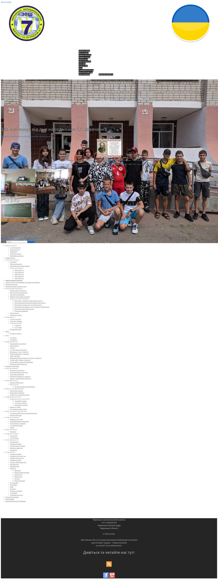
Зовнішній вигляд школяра (19, 421)
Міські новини (84, 53)
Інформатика (14, 466)
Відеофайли (9, 499)
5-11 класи (18, 327)
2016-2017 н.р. (19, 274)
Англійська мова (15, 460)
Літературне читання (17, 446)
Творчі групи (14, 313)
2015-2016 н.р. (19, 272)
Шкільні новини (84, 51)
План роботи (14, 346)
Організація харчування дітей (15, 286)
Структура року (15, 319)
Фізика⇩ (13, 468)
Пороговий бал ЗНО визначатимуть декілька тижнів (19, 240)
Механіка (18, 470)
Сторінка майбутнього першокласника (23, 413)
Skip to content (6, 2)
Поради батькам (16, 415)
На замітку (13, 340)
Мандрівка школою (17, 256)
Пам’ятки (13, 432)
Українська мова (15, 444)
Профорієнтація (15, 329)
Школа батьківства (86, 72)
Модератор (30, 136)
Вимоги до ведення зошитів (20, 297)
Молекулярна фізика (22, 473)
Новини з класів (84, 57)
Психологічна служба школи (20, 266)
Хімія (11, 487)
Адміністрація (10, 258)
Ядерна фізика (20, 481)
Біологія (13, 489)
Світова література (17, 458)
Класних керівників (21, 311)
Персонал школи (16, 264)
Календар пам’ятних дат (18, 364)
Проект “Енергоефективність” (21, 378)
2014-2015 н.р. (19, 270)
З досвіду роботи (21, 403)
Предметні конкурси (17, 370)
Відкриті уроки (15, 407)
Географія (13, 493)
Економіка (13, 485)
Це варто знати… (16, 333)
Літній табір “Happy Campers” (20, 360)
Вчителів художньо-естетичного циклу (28, 305)
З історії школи (15, 248)
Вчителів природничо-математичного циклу (30, 303)
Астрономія (14, 483)
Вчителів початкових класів (24, 309)
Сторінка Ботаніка (16, 425)
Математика (14, 442)
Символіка (13, 252)
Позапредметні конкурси (19, 372)
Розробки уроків (20, 401)
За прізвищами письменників (25, 387)
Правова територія (12, 366)
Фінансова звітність (106, 74)
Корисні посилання (12, 497)
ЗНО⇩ (7, 331)
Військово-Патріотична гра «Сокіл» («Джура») (26, 358)
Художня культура (16, 495)
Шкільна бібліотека (16, 383)
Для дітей (13, 436)
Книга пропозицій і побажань (15, 501)
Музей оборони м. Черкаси (19, 354)
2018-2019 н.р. (19, 278)
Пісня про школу (15, 254)
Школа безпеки (84, 74)
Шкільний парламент (17, 393)
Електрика (18, 475)
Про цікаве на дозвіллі (18, 423)
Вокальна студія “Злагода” (19, 352)
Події (81, 68)
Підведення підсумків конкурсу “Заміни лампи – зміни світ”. (21, 237)
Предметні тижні (16, 315)
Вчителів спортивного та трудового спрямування (32, 307)
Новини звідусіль (85, 55)
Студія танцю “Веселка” (18, 350)
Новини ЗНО (83, 66)
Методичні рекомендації (18, 293)
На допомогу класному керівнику (21, 362)
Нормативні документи (18, 291)
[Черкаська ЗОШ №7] (109, 44)
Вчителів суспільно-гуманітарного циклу (29, 301)
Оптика (17, 479)
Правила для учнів (16, 419)
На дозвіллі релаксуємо (18, 409)
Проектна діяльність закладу (20, 376)
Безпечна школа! (11, 284)
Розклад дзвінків (16, 321)
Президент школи (16, 391)
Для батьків (14, 438)
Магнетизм (18, 477)
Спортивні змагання (17, 374)
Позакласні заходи (21, 405)
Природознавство (16, 448)
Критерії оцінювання (17, 295)
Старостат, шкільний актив (19, 395)
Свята (12, 428)
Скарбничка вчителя (86, 70)
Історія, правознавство (18, 462)
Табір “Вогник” (15, 356)
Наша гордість (15, 250)
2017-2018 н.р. (19, 276)
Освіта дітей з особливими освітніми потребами (22, 282)
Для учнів (82, 64)
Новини (36, 136)
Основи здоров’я (16, 491)
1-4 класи (18, 325)
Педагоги (13, 262)
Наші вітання (83, 59)
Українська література (18, 456)
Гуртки (12, 348)
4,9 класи (13, 338)
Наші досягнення (85, 62)
